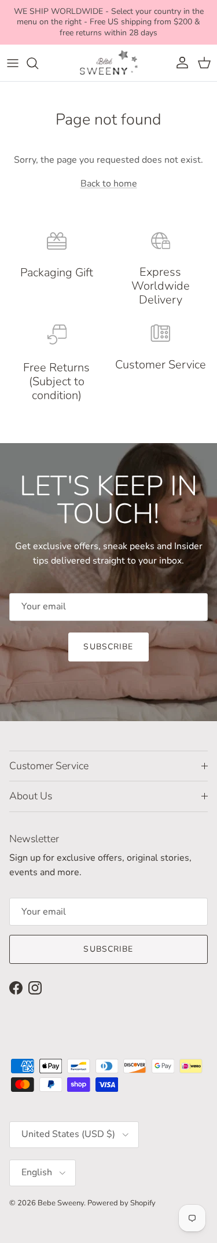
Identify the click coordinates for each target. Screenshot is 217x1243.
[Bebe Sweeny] (109, 62)
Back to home (108, 183)
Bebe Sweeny (61, 1203)
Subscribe (108, 646)
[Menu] (12, 63)
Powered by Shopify (121, 1203)
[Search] (38, 63)
